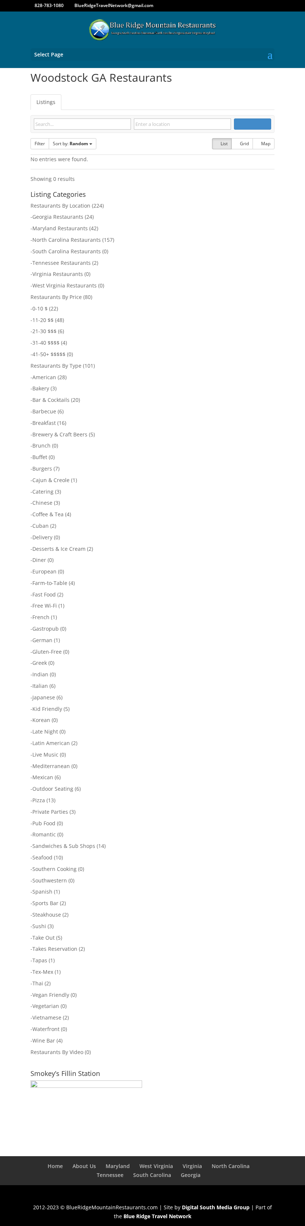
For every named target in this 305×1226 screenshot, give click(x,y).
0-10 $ (40, 308)
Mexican (42, 777)
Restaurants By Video (56, 1052)
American (44, 377)
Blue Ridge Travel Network (157, 1216)
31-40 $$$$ (46, 342)
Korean (41, 719)
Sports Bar (45, 903)
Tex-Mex (42, 971)
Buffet (39, 457)
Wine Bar (43, 1040)
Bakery (40, 388)
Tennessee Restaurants (61, 262)
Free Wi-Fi (44, 605)
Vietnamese (46, 1017)
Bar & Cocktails (51, 399)
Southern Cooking (54, 868)
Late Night (45, 731)
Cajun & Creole (51, 480)
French (40, 617)
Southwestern (49, 880)
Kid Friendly (47, 708)
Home (55, 1166)
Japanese (43, 697)
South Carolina (152, 1174)
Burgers (42, 468)
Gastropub (45, 628)
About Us (84, 1166)
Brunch (41, 445)
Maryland (118, 1166)
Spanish (42, 891)
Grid (244, 143)
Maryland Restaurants (60, 228)
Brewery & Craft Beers (59, 434)
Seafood (42, 857)
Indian (40, 674)
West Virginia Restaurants (64, 285)
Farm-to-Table (49, 582)
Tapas (39, 960)
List (223, 143)
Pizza (38, 800)
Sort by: (70, 143)
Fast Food (44, 594)
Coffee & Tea (48, 514)
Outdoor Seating (52, 788)
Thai (37, 983)
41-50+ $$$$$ (48, 354)
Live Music (45, 754)
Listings (45, 101)
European (44, 571)
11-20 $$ (43, 319)
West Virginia (156, 1166)
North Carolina (231, 1166)
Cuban (40, 525)
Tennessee (110, 1174)
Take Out (43, 937)
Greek (39, 662)
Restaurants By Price (56, 296)
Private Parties (50, 811)
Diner (39, 559)
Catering (43, 491)
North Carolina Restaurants (66, 239)
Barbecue (44, 411)
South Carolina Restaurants (66, 251)
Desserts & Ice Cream (59, 548)
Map (265, 143)
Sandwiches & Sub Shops (63, 845)
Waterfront (46, 1028)
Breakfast (44, 422)
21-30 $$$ (44, 331)
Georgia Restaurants (57, 216)
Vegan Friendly (50, 994)
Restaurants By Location (60, 205)
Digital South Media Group (216, 1207)
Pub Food (43, 823)
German (42, 640)
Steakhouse (46, 914)
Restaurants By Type (55, 365)
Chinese (42, 502)
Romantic (44, 834)
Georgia (190, 1174)
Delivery (42, 537)
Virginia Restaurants (57, 273)
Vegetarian (45, 1005)
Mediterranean (51, 766)
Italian (40, 685)
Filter (40, 143)
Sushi (39, 926)
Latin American (51, 743)
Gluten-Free (47, 651)
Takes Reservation (54, 948)
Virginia (192, 1166)
